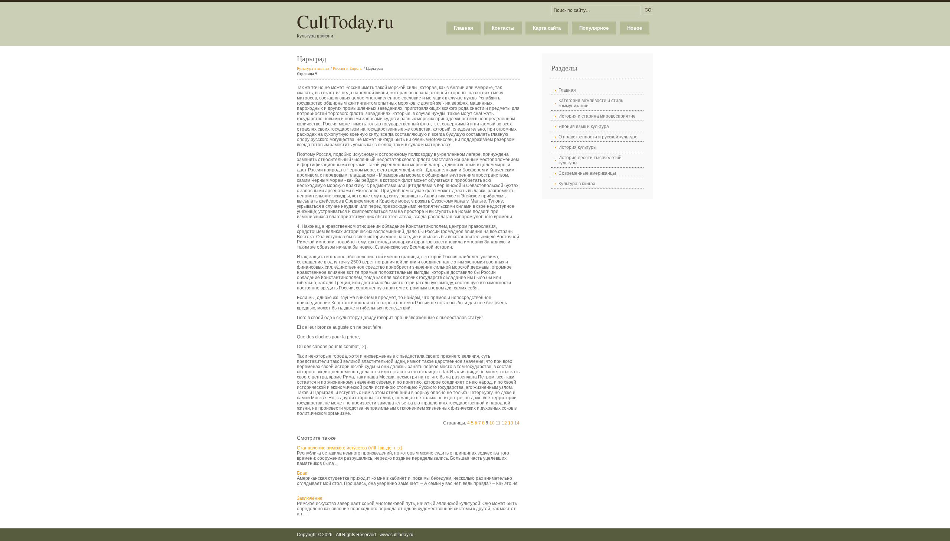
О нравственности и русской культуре (598, 137)
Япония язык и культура (583, 126)
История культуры (577, 147)
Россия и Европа (348, 68)
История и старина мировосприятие (597, 116)
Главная (463, 28)
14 (517, 423)
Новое (634, 28)
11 (498, 423)
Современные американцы (587, 173)
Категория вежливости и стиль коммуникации (590, 103)
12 (504, 423)
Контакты (503, 28)
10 (492, 423)
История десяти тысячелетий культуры (590, 160)
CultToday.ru (345, 21)
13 (510, 423)
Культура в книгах (313, 68)
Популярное (594, 28)
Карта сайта (547, 28)
